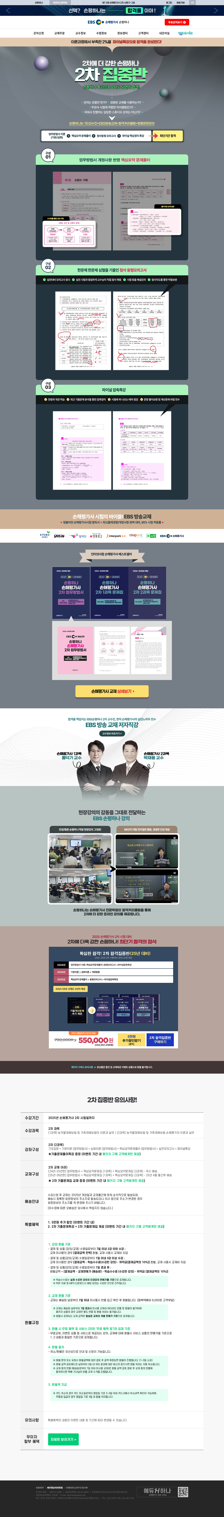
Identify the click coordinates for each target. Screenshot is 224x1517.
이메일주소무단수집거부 (77, 1488)
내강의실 (164, 33)
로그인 (169, 2)
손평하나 (39, 2)
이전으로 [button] (8, 10)
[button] (71, 593)
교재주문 (59, 33)
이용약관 (40, 1488)
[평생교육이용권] (185, 33)
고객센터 (143, 33)
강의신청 (39, 33)
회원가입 (181, 2)
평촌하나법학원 (60, 2)
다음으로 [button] (216, 10)
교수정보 (80, 33)
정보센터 (122, 33)
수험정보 (101, 33)
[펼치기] (192, 2)
